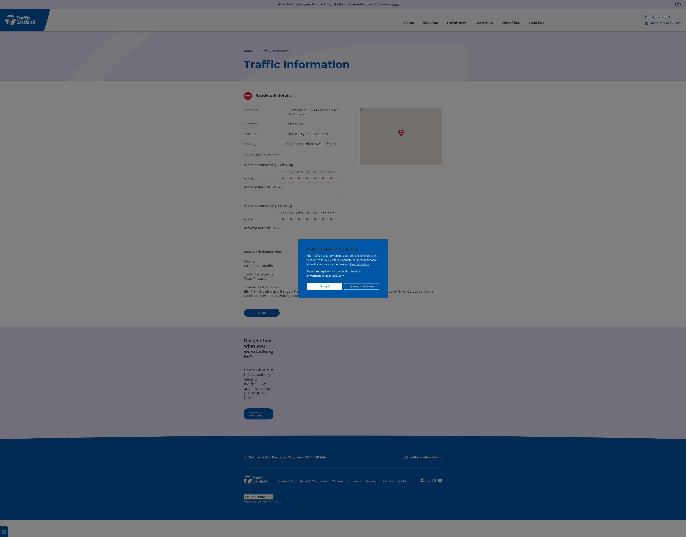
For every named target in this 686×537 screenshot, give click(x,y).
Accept (324, 286)
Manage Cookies (362, 286)
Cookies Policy (359, 264)
